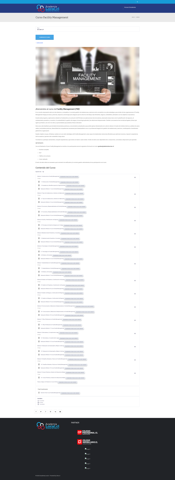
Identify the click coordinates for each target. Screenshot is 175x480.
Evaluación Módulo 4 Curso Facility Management (52, 228)
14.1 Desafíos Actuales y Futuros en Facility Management (54, 364)
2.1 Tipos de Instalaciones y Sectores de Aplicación (53, 198)
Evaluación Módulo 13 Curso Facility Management (52, 354)
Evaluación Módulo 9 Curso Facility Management (52, 301)
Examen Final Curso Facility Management (51, 392)
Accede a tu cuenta (40, 42)
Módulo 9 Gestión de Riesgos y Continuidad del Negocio (50, 292)
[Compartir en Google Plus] (45, 411)
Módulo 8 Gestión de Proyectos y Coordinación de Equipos (51, 279)
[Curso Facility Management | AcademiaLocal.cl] (48, 8)
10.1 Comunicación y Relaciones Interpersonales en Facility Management (58, 311)
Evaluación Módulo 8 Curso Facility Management (52, 288)
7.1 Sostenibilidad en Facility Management (51, 268)
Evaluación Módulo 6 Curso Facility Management (52, 258)
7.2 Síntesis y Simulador (46, 271)
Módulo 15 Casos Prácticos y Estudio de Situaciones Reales (51, 372)
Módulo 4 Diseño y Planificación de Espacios (48, 219)
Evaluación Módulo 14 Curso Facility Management (52, 368)
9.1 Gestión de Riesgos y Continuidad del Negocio (52, 298)
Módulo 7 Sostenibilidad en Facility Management (49, 262)
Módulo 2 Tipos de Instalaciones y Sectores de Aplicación (51, 193)
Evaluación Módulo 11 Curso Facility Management (52, 328)
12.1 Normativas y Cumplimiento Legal (50, 338)
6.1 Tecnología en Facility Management (50, 251)
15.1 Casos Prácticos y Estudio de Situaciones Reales (53, 377)
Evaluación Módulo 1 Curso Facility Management (52, 188)
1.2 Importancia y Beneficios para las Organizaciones (53, 185)
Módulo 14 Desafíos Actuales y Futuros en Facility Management (52, 359)
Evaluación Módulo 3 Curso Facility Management (52, 215)
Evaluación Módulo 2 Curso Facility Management (52, 202)
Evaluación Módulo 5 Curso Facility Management (52, 241)
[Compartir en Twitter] (41, 411)
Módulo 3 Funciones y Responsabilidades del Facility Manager (52, 206)
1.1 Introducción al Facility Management (50, 181)
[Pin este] (50, 411)
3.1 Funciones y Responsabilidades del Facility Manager (54, 211)
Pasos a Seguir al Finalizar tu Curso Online (47, 381)
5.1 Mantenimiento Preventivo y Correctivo (50, 238)
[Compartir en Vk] (55, 411)
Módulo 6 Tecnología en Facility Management (48, 246)
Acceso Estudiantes (130, 7)
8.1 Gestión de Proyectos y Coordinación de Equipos (53, 285)
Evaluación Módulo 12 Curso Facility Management (52, 341)
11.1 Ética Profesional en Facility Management (51, 324)
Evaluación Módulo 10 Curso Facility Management (52, 315)
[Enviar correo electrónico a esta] (60, 411)
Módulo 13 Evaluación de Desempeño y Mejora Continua (50, 345)
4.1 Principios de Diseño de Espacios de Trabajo (52, 225)
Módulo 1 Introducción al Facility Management (48, 176)
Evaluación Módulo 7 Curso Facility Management (52, 275)
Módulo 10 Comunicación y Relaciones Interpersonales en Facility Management (56, 306)
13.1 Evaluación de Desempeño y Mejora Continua (52, 351)
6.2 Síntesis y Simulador (46, 255)
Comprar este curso (44, 37)
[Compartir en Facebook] (36, 411)
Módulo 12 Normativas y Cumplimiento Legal (48, 332)
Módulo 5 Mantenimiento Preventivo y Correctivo (48, 232)
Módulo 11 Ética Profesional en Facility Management (49, 319)
